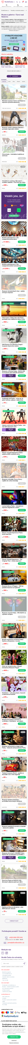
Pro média (4, 1004)
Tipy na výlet (5, 980)
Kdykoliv (4, 81)
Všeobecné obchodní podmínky (9, 1003)
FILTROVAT (15, 76)
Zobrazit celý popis (13, 30)
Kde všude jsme (5, 996)
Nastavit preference (14, 1042)
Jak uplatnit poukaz (6, 975)
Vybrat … (24, 81)
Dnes (9, 81)
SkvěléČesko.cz (5, 10)
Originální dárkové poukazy (8, 976)
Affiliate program (6, 990)
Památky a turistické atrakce (17, 10)
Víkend (18, 81)
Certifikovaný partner (7, 991)
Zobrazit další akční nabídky (13, 71)
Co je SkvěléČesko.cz (7, 973)
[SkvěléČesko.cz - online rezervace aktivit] (8, 2)
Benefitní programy (6, 972)
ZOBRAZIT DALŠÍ (14, 920)
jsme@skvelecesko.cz (15, 943)
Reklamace (4, 978)
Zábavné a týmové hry (6, 6)
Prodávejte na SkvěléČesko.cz (9, 985)
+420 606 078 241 (16, 937)
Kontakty (4, 998)
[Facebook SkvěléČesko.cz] (2, 953)
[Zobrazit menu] (26, 2)
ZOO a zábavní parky (17, 6)
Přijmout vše (14, 1036)
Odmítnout (14, 1040)
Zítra (14, 81)
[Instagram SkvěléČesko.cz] (6, 953)
